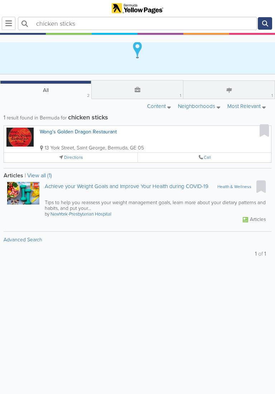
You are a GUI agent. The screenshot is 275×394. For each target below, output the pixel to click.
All (66, 92)
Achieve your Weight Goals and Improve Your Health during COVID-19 (126, 186)
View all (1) (39, 175)
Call (207, 157)
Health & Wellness (234, 186)
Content (157, 106)
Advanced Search (23, 239)
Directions (73, 157)
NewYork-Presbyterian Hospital (80, 214)
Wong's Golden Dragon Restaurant (78, 132)
